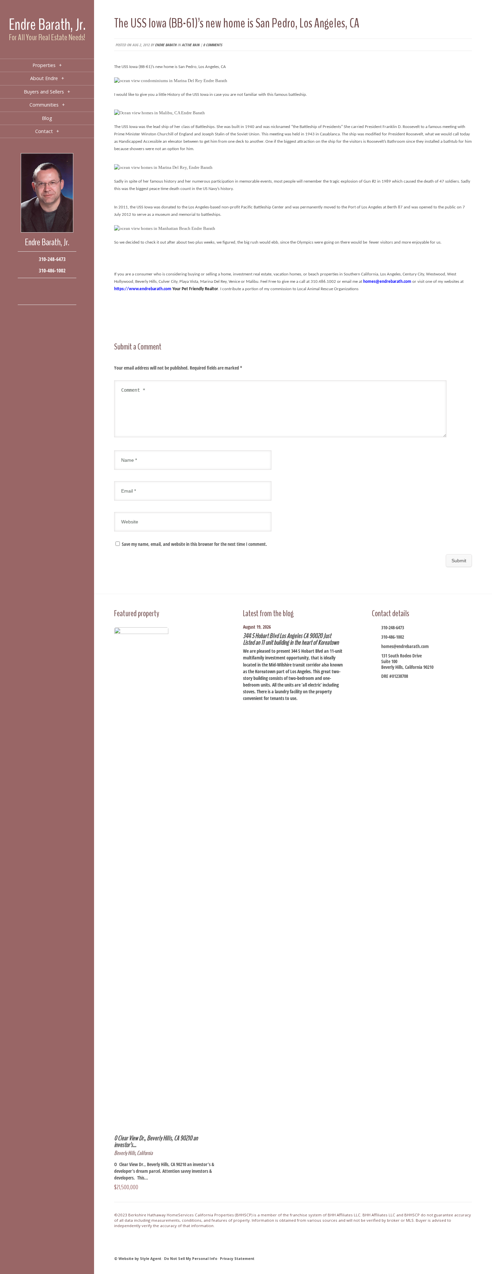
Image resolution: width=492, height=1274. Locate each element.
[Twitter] (47, 286)
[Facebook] (27, 286)
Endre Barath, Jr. (47, 25)
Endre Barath (165, 44)
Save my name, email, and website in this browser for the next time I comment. (194, 544)
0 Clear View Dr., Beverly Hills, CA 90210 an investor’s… (156, 1141)
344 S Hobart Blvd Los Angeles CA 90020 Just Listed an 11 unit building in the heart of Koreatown (291, 639)
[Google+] (57, 286)
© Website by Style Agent (137, 1258)
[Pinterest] (47, 296)
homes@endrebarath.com (405, 646)
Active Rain (190, 44)
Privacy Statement (237, 1258)
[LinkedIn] (37, 296)
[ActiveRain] (27, 296)
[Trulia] (57, 296)
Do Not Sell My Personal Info (190, 1258)
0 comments (212, 44)
